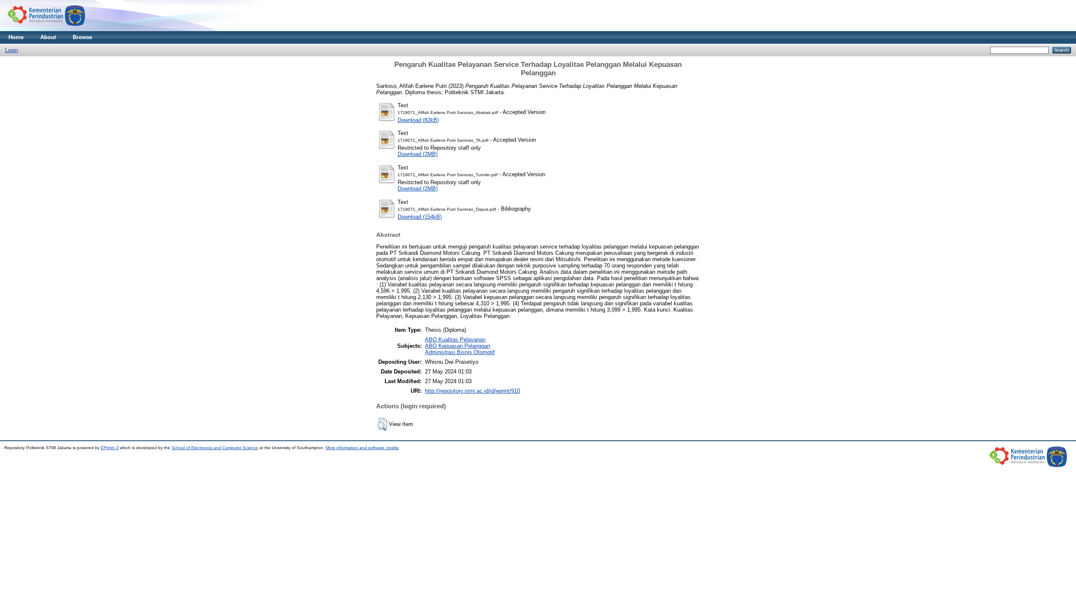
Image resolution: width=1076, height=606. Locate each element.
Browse (82, 37)
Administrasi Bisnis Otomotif (460, 352)
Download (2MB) (418, 154)
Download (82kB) (418, 120)
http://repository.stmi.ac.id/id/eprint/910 (472, 391)
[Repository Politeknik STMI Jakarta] (47, 29)
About (48, 37)
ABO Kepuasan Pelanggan (457, 346)
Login (11, 50)
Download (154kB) (420, 217)
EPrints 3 (110, 447)
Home (16, 37)
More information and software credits (362, 447)
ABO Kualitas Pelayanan (455, 339)
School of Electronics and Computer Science (214, 447)
